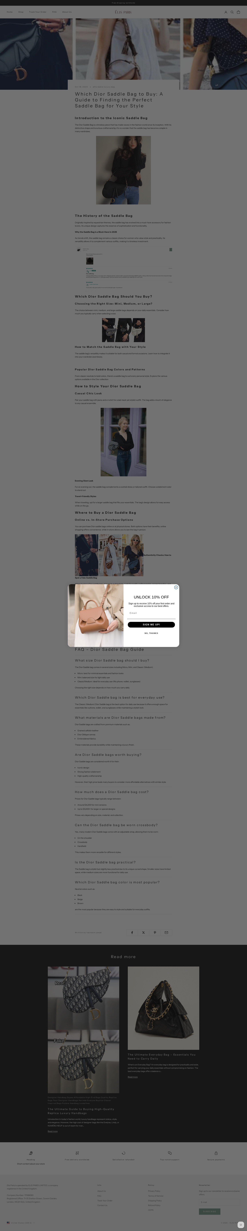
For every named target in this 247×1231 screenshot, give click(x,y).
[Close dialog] (176, 587)
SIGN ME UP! (151, 624)
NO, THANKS (151, 633)
